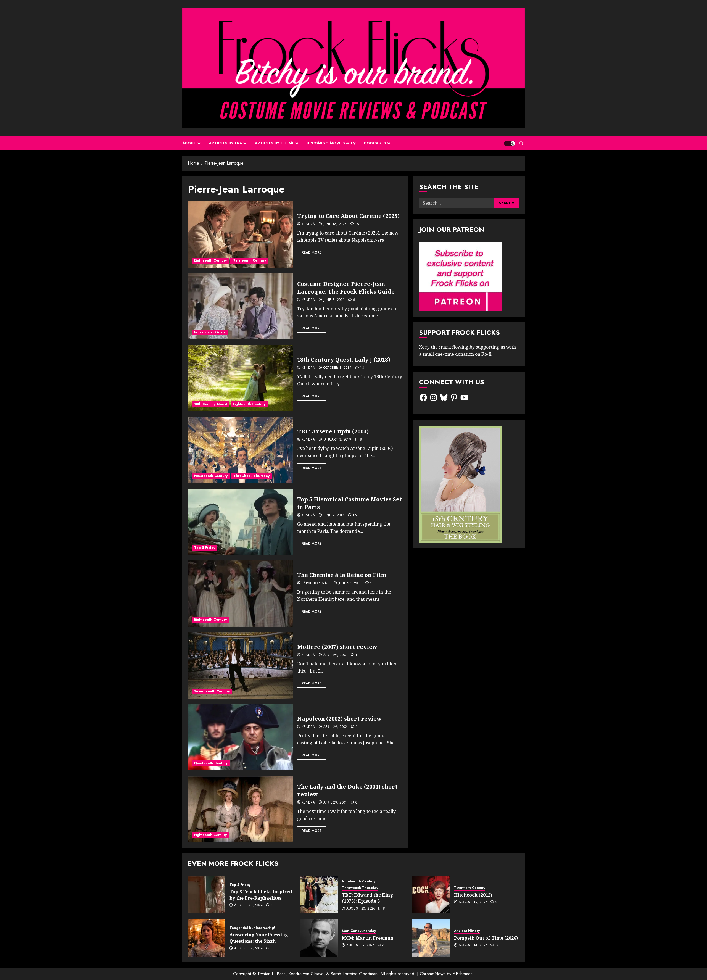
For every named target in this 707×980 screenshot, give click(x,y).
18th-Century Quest (210, 404)
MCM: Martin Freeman (367, 938)
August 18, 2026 (248, 948)
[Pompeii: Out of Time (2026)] (431, 938)
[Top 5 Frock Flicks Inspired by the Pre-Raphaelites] (206, 894)
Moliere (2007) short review (337, 646)
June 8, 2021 (333, 300)
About (189, 143)
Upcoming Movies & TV (331, 143)
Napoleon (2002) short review (339, 718)
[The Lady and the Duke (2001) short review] (240, 809)
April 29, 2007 (335, 655)
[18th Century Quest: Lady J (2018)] (240, 378)
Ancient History (467, 931)
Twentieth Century (469, 888)
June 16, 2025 (335, 224)
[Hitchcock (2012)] (431, 894)
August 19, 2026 (473, 902)
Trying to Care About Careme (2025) (348, 216)
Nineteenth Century (249, 260)
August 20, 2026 (360, 909)
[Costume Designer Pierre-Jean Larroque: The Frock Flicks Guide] (240, 306)
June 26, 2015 (350, 583)
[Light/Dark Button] (509, 143)
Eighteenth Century (210, 260)
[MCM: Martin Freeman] (319, 938)
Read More (311, 252)
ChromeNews (432, 974)
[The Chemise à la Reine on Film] (240, 593)
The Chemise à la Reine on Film (341, 575)
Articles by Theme (274, 143)
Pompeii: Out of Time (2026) (486, 938)
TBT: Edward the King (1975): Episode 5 (367, 898)
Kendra (308, 224)
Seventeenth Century (212, 691)
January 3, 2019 (337, 440)
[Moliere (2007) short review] (240, 665)
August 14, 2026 (473, 945)
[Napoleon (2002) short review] (240, 737)
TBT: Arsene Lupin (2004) (333, 431)
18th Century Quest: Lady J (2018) (343, 359)
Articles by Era (225, 143)
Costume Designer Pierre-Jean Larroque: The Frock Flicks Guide (346, 287)
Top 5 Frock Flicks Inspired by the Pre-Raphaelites (260, 895)
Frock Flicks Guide (210, 332)
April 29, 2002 (335, 727)
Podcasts (375, 143)
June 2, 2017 (333, 515)
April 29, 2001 (335, 802)
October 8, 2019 (337, 368)
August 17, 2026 (360, 945)
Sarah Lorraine (316, 583)
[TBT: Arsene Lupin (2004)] (240, 450)
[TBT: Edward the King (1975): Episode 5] (319, 894)
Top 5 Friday (204, 547)
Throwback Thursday (251, 475)
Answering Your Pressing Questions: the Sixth (258, 938)
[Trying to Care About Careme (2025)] (240, 234)
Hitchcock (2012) (473, 895)
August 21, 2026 (248, 905)
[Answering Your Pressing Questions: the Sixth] (206, 938)
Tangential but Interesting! (252, 928)
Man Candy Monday (359, 931)
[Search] (521, 143)
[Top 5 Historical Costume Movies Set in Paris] (240, 522)
